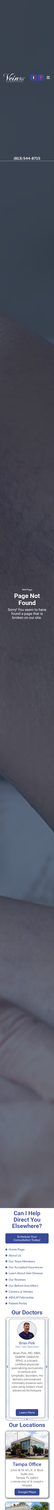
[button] (7, 1366)
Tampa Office (27, 1464)
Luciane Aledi (27, 1343)
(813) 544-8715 (27, 158)
